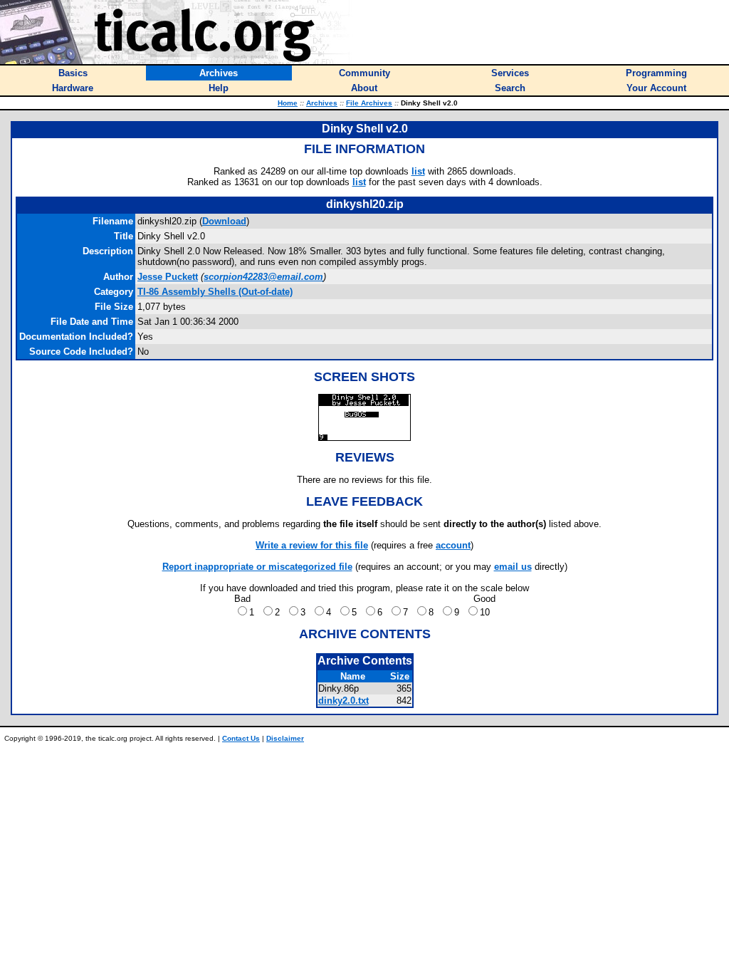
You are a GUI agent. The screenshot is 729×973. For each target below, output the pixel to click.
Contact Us (241, 738)
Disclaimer (285, 738)
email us (513, 566)
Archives (321, 103)
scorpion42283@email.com (263, 276)
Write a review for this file (312, 545)
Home (288, 103)
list (418, 171)
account (453, 545)
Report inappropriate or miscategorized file (257, 566)
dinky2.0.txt (343, 700)
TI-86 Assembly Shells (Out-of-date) (215, 291)
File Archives (369, 103)
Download (224, 221)
